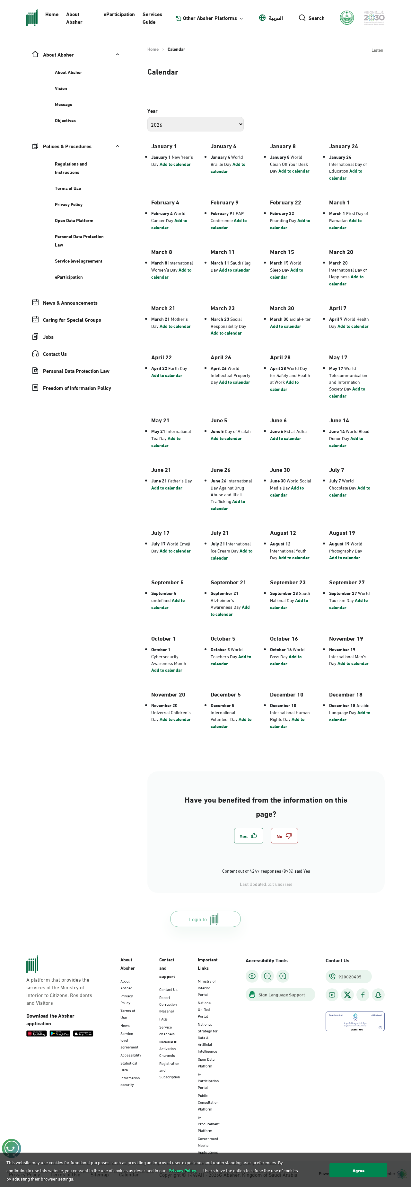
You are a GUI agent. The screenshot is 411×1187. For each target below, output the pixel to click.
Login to (198, 918)
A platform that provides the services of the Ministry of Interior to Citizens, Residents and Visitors (59, 991)
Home (51, 13)
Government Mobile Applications (208, 1145)
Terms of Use (127, 1014)
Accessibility (130, 1054)
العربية (276, 18)
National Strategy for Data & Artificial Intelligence (208, 1037)
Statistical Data (128, 1066)
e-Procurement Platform (209, 1123)
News (125, 1025)
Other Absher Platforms (210, 18)
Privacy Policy (126, 999)
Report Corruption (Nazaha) (168, 1004)
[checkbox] (248, 835)
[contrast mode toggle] (252, 976)
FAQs (163, 1018)
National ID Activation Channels (168, 1048)
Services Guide (152, 17)
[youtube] (332, 995)
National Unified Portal (205, 1009)
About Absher (74, 17)
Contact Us (168, 989)
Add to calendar (175, 164)
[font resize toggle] (267, 976)
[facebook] (363, 995)
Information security (130, 1081)
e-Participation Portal (208, 1080)
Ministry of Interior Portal (207, 987)
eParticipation (119, 13)
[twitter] (347, 995)
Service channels (167, 1030)
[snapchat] (378, 995)
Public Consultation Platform (208, 1102)
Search (317, 18)
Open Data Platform (206, 1062)
